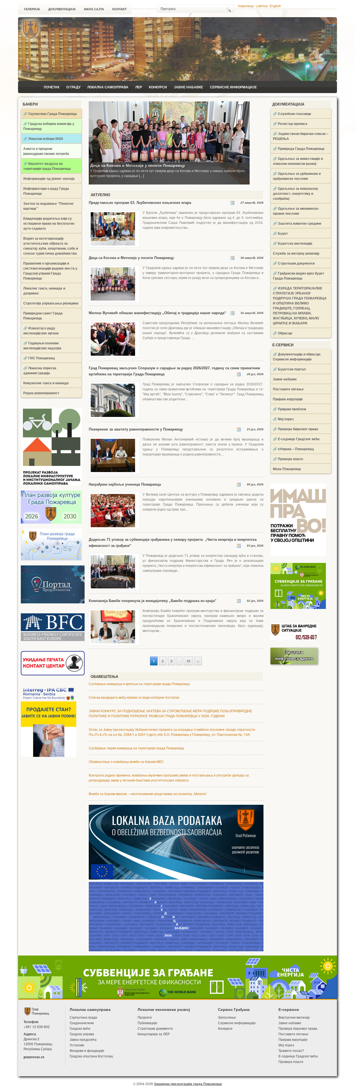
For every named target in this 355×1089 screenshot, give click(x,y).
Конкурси (158, 86)
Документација (62, 9)
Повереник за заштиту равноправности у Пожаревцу (136, 429)
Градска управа (82, 1033)
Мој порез (286, 1044)
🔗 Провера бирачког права (295, 428)
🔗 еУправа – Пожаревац (293, 448)
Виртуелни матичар (294, 1017)
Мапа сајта (94, 9)
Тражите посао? (291, 1050)
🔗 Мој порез (283, 418)
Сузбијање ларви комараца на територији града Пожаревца (136, 747)
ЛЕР (138, 86)
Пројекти (145, 1017)
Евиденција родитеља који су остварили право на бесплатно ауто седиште (48, 223)
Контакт (119, 9)
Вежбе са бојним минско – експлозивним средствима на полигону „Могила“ (148, 793)
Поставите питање (288, 388)
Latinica (262, 5)
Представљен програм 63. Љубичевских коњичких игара (140, 203)
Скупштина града (83, 1017)
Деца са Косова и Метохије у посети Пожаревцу (137, 165)
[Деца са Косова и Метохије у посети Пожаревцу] (169, 142)
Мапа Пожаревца (287, 468)
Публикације (147, 1022)
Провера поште (290, 1061)
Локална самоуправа (107, 86)
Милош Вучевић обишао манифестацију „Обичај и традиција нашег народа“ (157, 313)
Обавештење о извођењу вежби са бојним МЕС (126, 761)
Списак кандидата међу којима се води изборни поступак (134, 697)
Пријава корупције (288, 398)
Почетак (51, 86)
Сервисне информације (233, 86)
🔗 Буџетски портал (289, 369)
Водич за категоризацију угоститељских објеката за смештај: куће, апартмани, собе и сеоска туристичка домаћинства (50, 246)
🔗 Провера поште (288, 458)
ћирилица (246, 5)
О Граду (73, 86)
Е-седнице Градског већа (298, 1056)
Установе (77, 1044)
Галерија (32, 9)
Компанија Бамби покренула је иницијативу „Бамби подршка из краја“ (153, 601)
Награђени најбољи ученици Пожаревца (125, 484)
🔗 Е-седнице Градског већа (296, 438)
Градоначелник (82, 1022)
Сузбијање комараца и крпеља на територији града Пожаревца (139, 683)
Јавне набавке (188, 86)
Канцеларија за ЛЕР (154, 1033)
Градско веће (80, 1028)
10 (188, 660)
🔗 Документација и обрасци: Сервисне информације (297, 357)
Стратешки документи (155, 1028)
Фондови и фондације (87, 1050)
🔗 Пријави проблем (289, 408)
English (275, 5)
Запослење (227, 1017)
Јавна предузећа (83, 1039)
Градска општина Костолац (91, 1056)
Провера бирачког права (297, 1028)
